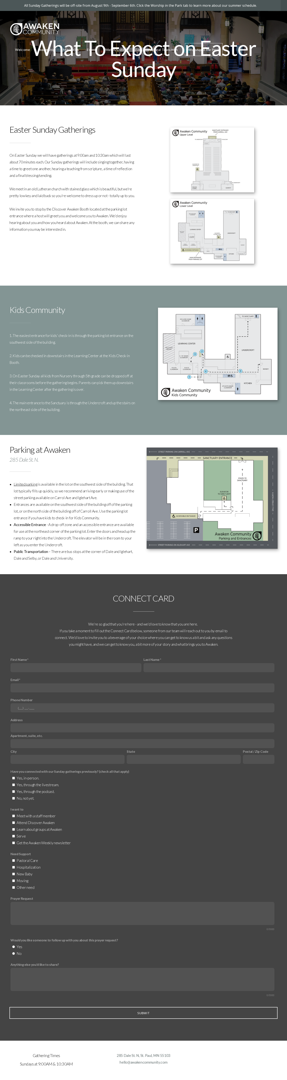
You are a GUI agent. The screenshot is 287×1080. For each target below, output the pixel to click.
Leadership (47, 50)
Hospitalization (28, 867)
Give (137, 50)
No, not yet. (25, 798)
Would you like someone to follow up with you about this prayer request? (64, 940)
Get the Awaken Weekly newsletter (44, 843)
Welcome (23, 50)
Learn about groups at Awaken (39, 829)
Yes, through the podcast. (35, 791)
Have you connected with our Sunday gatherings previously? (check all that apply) (70, 771)
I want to (17, 809)
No (19, 953)
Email (14, 680)
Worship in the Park (203, 50)
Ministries (71, 50)
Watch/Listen (115, 50)
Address (17, 720)
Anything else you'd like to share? (35, 964)
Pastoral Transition (163, 50)
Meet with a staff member (36, 816)
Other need (25, 887)
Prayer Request (22, 898)
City (14, 751)
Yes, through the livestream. (38, 785)
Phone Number (22, 700)
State (131, 751)
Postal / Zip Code (255, 751)
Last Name (151, 659)
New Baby (24, 874)
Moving (22, 881)
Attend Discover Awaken (36, 822)
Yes (19, 947)
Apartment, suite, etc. (27, 736)
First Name (19, 659)
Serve (21, 836)
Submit (143, 1013)
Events (92, 50)
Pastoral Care (27, 860)
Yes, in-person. (28, 778)
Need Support (21, 854)
